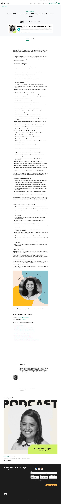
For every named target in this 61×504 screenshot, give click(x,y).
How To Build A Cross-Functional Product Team (23, 337)
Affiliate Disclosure (35, 499)
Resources (39, 3)
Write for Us (44, 0)
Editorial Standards (14, 499)
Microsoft (42, 469)
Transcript (32, 38)
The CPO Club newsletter (24, 317)
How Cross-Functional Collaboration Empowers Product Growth (26, 340)
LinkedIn (24, 319)
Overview (27, 38)
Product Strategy (4, 6)
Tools (34, 3)
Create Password (52, 475)
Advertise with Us (42, 499)
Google (39, 469)
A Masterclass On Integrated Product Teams (22, 335)
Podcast (46, 3)
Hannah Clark (28, 21)
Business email (42, 475)
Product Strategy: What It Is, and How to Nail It (23, 327)
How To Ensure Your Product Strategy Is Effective (23, 329)
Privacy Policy (46, 480)
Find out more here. (32, 388)
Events (43, 3)
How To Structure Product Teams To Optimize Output (24, 333)
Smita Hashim (38, 21)
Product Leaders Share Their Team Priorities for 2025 (24, 331)
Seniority (32, 475)
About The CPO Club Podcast (19, 325)
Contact (47, 0)
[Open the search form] (59, 3)
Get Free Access (53, 3)
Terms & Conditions (21, 499)
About (41, 0)
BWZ (9, 500)
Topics (31, 3)
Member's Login (51, 0)
